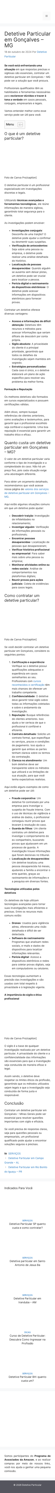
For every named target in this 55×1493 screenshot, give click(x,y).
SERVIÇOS (14, 1153)
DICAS (27, 1332)
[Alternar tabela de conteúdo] (18, 124)
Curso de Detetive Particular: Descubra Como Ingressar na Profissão (27, 1339)
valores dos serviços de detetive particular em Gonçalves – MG (26, 493)
